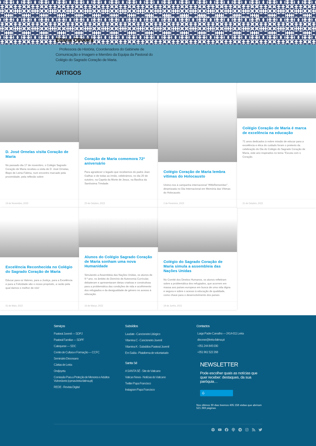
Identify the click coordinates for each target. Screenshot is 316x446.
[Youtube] (210, 5)
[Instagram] (230, 5)
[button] (257, 17)
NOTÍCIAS (202, 17)
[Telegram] (223, 5)
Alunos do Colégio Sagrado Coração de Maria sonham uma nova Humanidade (118, 261)
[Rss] (237, 5)
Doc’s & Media (239, 17)
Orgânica (168, 17)
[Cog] (213, 430)
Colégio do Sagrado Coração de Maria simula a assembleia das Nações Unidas (193, 266)
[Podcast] (251, 5)
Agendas (219, 17)
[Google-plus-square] (257, 5)
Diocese (152, 17)
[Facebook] (217, 5)
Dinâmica (184, 17)
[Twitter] (244, 5)
